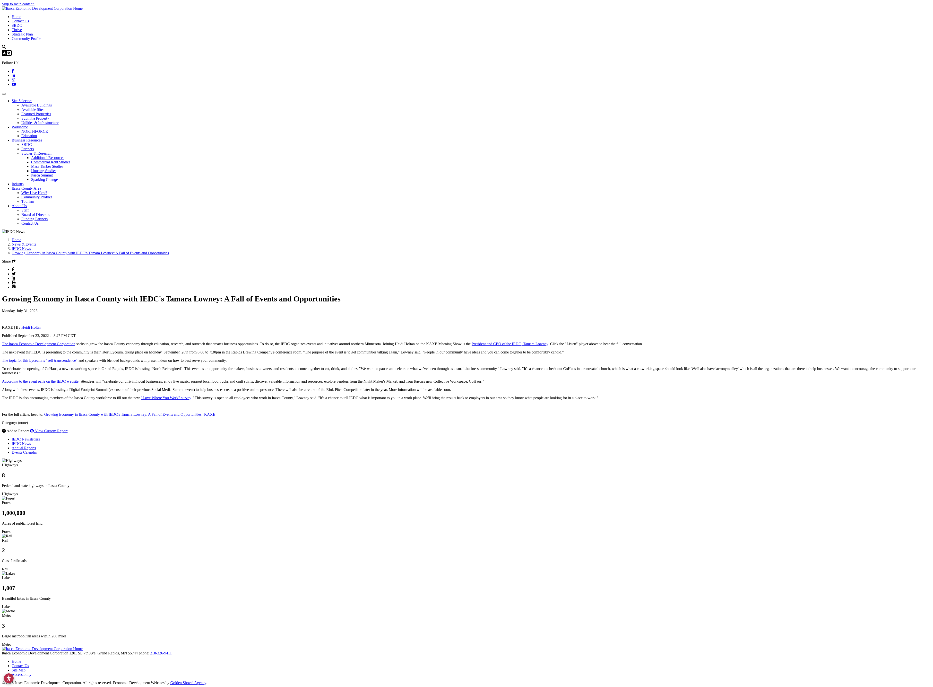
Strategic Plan (22, 34)
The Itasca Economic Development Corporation (38, 344)
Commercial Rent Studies (50, 162)
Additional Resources (47, 158)
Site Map (19, 670)
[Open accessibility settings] (9, 678)
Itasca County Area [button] (26, 188)
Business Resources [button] (27, 140)
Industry (18, 184)
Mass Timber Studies (47, 166)
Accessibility (21, 674)
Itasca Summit (42, 175)
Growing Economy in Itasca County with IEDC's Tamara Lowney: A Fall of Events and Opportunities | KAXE (129, 414)
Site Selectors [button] (22, 101)
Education (29, 136)
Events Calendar (24, 452)
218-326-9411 (161, 653)
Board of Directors (35, 214)
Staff (25, 210)
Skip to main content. (18, 4)
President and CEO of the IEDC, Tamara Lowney (510, 344)
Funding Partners (34, 219)
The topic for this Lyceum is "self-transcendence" (40, 360)
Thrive (17, 30)
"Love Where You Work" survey (166, 398)
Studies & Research (36, 153)
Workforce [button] (20, 127)
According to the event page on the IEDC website (40, 381)
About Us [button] (19, 206)
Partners (27, 149)
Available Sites (32, 109)
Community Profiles (36, 197)
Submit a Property (35, 118)
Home (16, 17)
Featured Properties (36, 114)
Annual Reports (24, 448)
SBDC (17, 25)
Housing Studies (43, 171)
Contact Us (20, 21)
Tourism (27, 201)
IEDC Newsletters (26, 439)
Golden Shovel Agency (188, 683)
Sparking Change (44, 179)
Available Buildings (36, 105)
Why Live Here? (34, 193)
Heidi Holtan (31, 327)
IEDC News (21, 443)
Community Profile (26, 38)
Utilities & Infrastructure (40, 123)
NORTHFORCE (34, 131)
